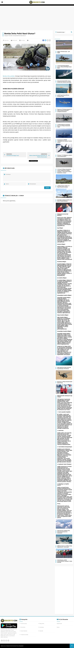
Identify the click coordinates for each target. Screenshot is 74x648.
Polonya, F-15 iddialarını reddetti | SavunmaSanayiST (64, 156)
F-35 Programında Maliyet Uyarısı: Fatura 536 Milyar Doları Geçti (64, 67)
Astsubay (41, 627)
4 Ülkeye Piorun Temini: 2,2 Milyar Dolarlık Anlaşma (63, 186)
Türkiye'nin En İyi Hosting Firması (12, 645)
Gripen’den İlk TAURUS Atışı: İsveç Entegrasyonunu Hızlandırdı (63, 531)
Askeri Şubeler (24, 630)
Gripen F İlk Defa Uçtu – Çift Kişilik (63, 52)
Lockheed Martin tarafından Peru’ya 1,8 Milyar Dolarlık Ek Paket (63, 125)
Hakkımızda (59, 623)
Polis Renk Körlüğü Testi (13, 155)
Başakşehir (21, 645)
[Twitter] (4, 640)
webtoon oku (3, 645)
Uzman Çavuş (24, 623)
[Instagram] (6, 640)
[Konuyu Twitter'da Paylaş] (45, 40)
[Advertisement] (37, 18)
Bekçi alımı (41, 623)
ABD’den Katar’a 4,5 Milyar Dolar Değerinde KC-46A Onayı (64, 546)
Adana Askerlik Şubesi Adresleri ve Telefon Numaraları (38, 156)
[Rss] (8, 640)
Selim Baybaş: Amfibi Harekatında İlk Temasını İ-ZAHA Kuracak (64, 561)
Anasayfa (6, 35)
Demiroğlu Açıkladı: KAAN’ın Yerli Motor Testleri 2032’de (64, 200)
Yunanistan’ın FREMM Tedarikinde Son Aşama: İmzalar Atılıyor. (64, 141)
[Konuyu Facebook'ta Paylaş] (43, 40)
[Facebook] (2, 640)
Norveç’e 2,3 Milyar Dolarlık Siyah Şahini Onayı (64, 382)
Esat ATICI (6, 40)
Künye (58, 627)
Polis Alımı (11, 35)
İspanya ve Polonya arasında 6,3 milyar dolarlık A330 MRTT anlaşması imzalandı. (64, 110)
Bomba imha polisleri (9, 76)
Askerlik (41, 630)
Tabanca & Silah (24, 634)
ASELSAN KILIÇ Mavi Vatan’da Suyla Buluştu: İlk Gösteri (64, 368)
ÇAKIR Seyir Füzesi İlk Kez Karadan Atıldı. (63, 96)
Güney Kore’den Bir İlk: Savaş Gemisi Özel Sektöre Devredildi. (64, 81)
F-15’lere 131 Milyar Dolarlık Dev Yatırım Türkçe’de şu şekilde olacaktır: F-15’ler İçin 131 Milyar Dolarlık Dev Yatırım (64, 171)
